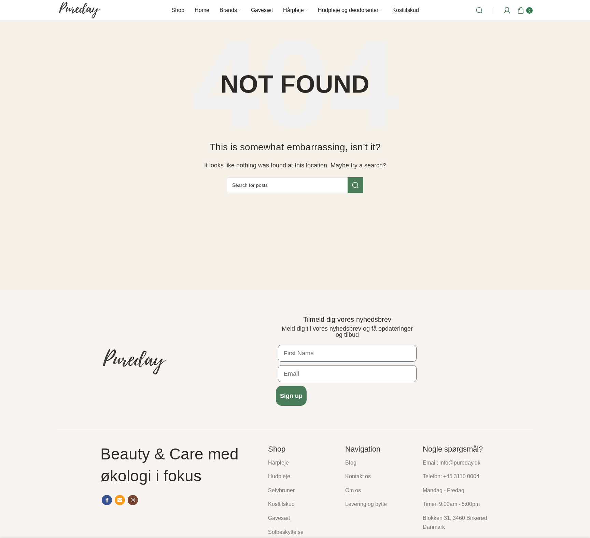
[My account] (507, 10)
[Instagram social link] (133, 500)
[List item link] (301, 462)
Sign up (291, 395)
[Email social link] (120, 500)
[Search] (479, 10)
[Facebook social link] (107, 500)
